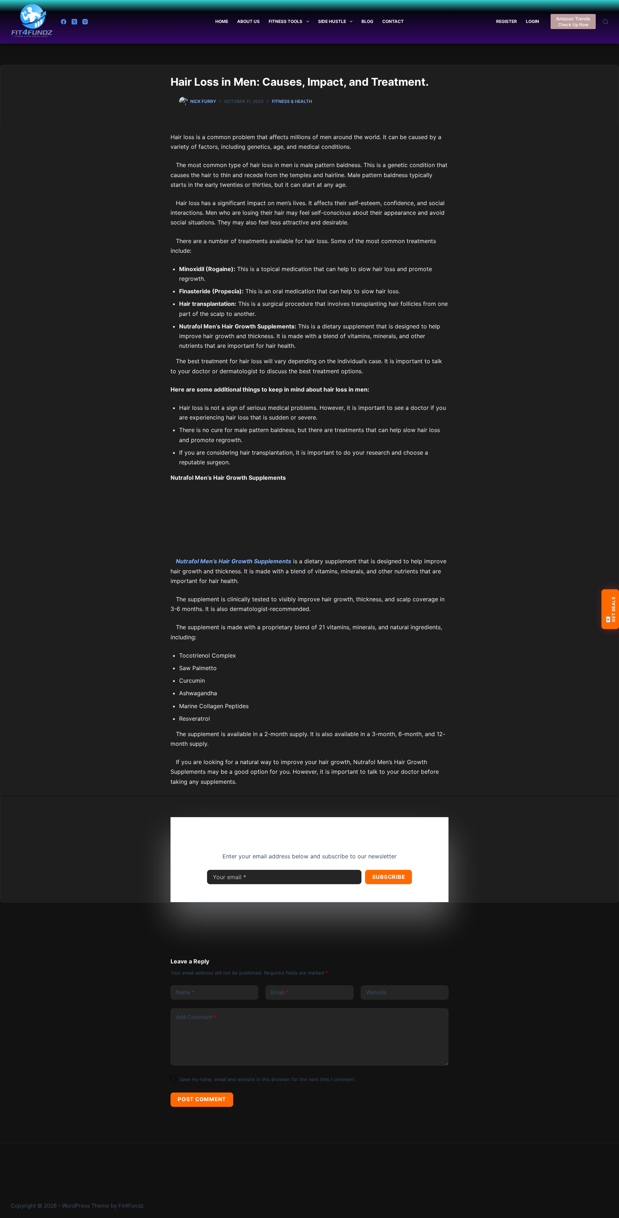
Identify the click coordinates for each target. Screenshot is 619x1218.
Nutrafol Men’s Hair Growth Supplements (233, 561)
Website (376, 992)
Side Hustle (332, 21)
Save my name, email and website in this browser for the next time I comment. (267, 1079)
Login (532, 21)
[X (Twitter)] (74, 21)
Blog (367, 21)
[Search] (605, 21)
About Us (248, 21)
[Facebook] (63, 21)
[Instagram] (85, 21)
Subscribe (388, 876)
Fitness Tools (285, 21)
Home (221, 21)
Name (185, 992)
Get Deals (610, 609)
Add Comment (196, 1017)
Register (506, 21)
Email (279, 992)
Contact (393, 21)
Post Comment (202, 1099)
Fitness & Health (292, 101)
